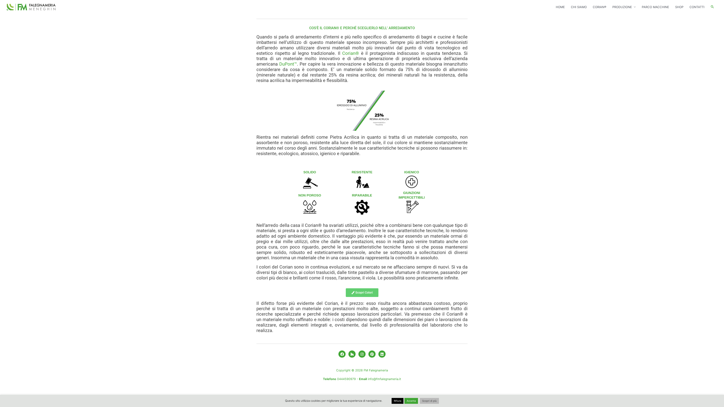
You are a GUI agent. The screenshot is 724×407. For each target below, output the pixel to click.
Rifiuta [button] (397, 400)
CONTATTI (696, 7)
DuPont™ (288, 64)
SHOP (679, 7)
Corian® (350, 53)
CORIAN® (599, 7)
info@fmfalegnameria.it (384, 379)
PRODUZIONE (622, 7)
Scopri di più (429, 400)
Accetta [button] (411, 400)
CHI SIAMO (579, 7)
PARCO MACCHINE (655, 7)
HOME (560, 7)
